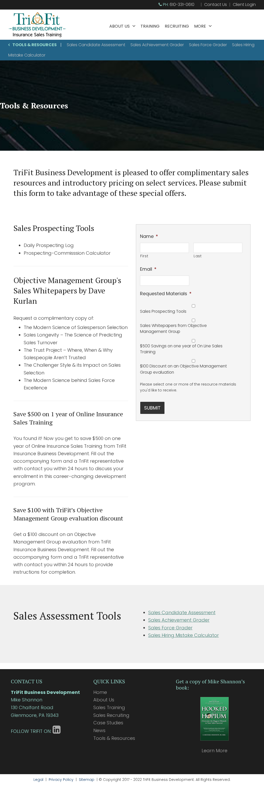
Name (149, 236)
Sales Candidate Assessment (96, 45)
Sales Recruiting (111, 715)
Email (148, 269)
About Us (119, 26)
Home (100, 692)
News (99, 730)
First (144, 256)
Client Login (244, 4)
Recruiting (177, 26)
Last (198, 256)
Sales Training (109, 707)
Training (150, 26)
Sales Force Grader (208, 45)
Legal (38, 779)
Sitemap (86, 779)
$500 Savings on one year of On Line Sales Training (181, 349)
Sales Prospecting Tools (163, 311)
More (200, 26)
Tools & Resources (34, 45)
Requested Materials (166, 294)
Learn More (214, 750)
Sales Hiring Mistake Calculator (183, 635)
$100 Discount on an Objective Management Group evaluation (183, 369)
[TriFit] (37, 36)
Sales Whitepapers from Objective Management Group (173, 329)
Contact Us (215, 4)
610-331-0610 (182, 4)
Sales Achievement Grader (157, 45)
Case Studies (108, 722)
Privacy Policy (61, 779)
